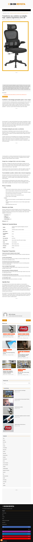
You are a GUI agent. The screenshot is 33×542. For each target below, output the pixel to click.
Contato (3, 516)
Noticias (7, 369)
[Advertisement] (16, 78)
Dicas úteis (5, 349)
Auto (4, 369)
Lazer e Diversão (5, 464)
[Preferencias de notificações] (1, 540)
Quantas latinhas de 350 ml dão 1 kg (20, 424)
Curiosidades (19, 369)
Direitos (4, 451)
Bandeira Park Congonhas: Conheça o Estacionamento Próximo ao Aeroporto (8, 372)
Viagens (10, 369)
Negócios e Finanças (26, 351)
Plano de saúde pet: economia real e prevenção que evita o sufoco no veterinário (23, 355)
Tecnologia (4, 481)
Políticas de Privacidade (5, 520)
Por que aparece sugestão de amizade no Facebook (22, 415)
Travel (4, 483)
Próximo (28, 320)
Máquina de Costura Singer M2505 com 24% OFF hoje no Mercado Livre (15, 94)
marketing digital (5, 468)
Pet (3, 474)
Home (3, 518)
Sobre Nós (3, 522)
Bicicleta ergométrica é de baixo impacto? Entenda (22, 399)
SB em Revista (20, 357)
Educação (4, 453)
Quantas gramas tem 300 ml (8, 335)
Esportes (4, 457)
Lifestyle (4, 466)
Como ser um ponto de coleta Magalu (20, 390)
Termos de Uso (4, 524)
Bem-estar (19, 351)
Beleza (4, 440)
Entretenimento (5, 455)
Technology (4, 479)
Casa (22, 351)
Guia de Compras (9, 349)
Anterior (5, 320)
